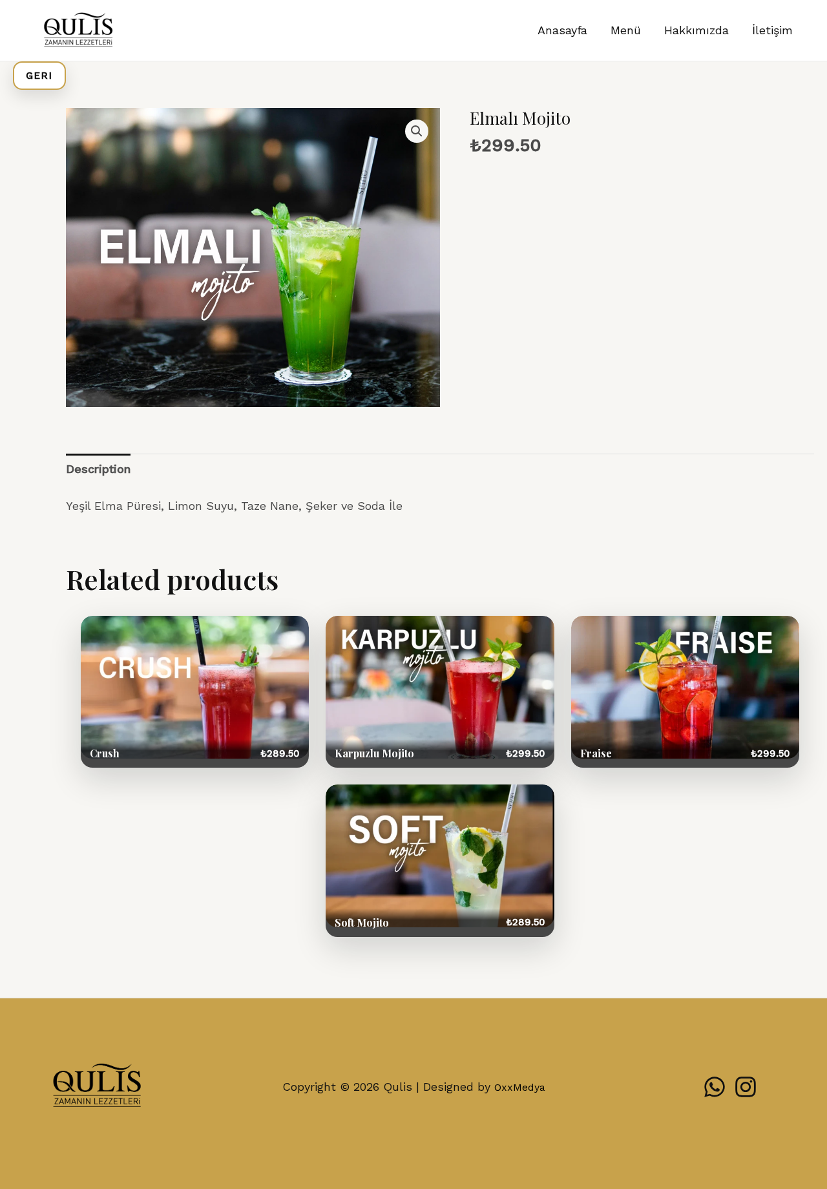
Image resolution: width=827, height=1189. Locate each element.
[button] (416, 131)
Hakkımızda (696, 30)
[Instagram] (745, 1087)
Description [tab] (98, 469)
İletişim (772, 30)
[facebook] (714, 1087)
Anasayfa (562, 30)
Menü (626, 30)
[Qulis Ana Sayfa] (97, 1087)
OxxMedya (519, 1087)
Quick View (195, 692)
